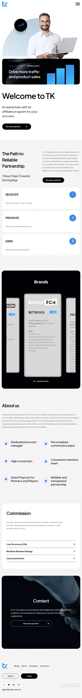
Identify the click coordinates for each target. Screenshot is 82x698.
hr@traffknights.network (11, 690)
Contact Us (44, 666)
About (24, 666)
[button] (34, 381)
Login (29, 676)
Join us (10, 676)
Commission (33, 666)
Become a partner (13, 126)
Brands (17, 666)
